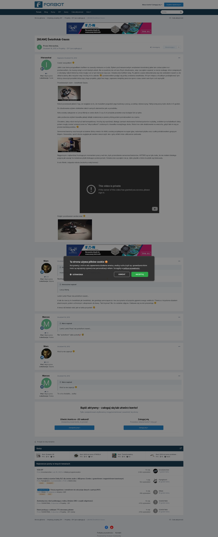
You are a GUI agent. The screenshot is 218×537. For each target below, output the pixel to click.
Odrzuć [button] (121, 274)
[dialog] (109, 268)
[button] (76, 274)
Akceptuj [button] (140, 274)
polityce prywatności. (131, 268)
